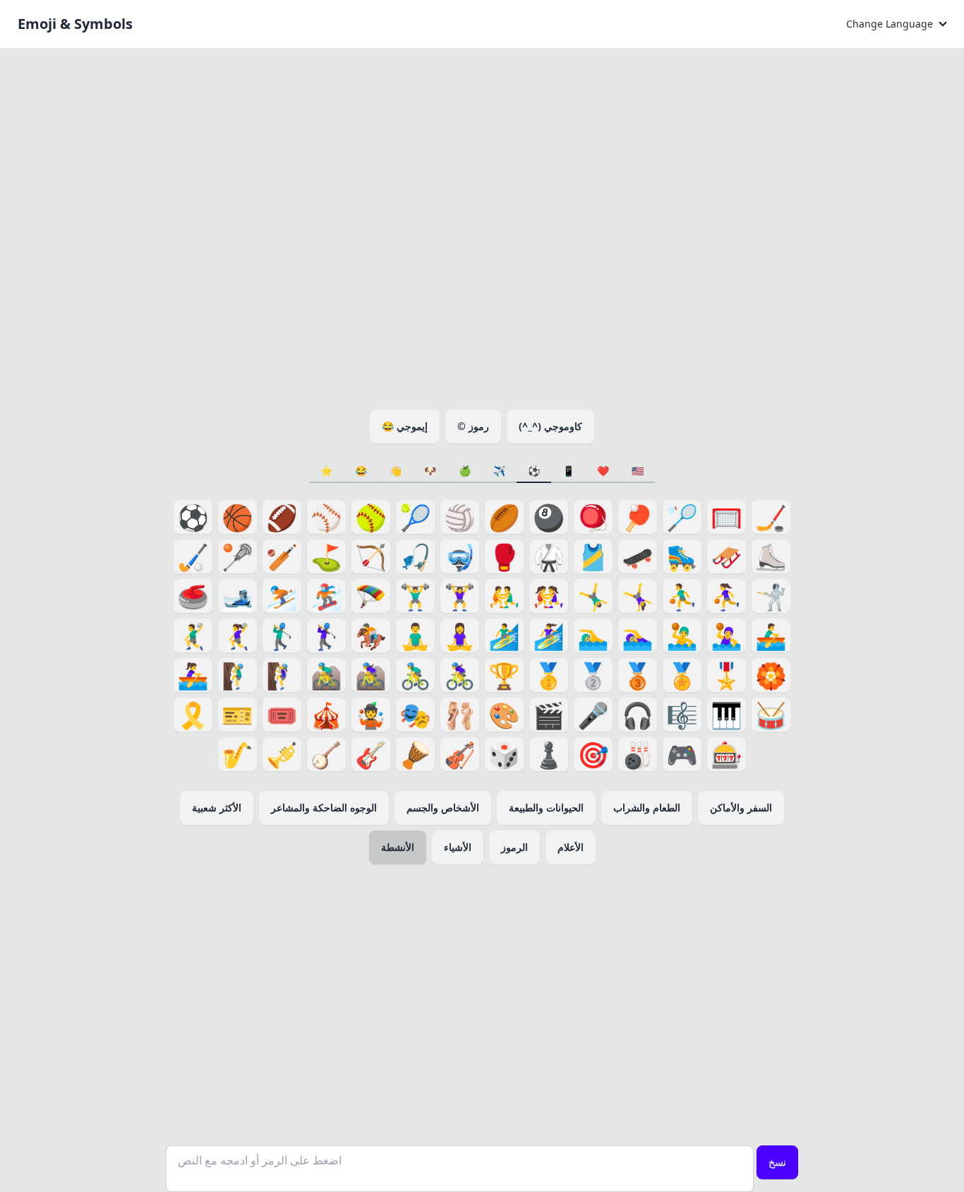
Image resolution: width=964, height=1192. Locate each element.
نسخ (777, 1162)
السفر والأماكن (741, 807)
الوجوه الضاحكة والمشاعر (324, 807)
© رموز (473, 426)
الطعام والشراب (646, 807)
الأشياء (457, 847)
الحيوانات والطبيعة (546, 807)
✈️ (499, 470)
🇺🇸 (638, 470)
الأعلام (571, 847)
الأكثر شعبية (216, 807)
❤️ (603, 470)
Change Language (889, 23)
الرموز (514, 847)
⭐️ (326, 470)
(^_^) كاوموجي (550, 426)
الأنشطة (397, 847)
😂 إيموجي (405, 426)
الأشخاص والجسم (442, 807)
